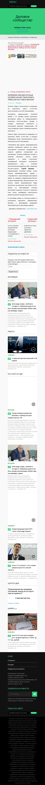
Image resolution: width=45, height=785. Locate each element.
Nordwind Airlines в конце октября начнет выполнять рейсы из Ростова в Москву (21, 97)
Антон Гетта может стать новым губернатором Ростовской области (22, 567)
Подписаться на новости (16, 669)
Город (11, 44)
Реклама (11, 665)
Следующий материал (32, 220)
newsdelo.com (32, 209)
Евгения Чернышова (14, 241)
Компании (19, 44)
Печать (18, 103)
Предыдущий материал (14, 220)
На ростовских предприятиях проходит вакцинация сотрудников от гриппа (13, 231)
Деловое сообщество (22, 18)
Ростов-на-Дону (22, 29)
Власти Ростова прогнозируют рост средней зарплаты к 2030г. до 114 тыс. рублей (22, 637)
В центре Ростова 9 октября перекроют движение (30, 229)
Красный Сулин (22, 32)
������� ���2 (16, 247)
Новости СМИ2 (13, 603)
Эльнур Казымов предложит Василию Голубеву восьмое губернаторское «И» (20, 415)
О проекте (11, 660)
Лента (26, 44)
